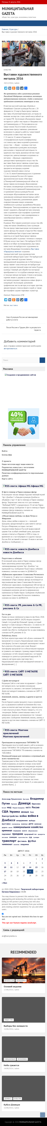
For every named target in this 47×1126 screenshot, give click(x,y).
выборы (32, 820)
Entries (7, 455)
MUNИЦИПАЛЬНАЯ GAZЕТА (30, 1122)
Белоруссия (9, 980)
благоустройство (10, 816)
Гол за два (6, 614)
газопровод (16, 824)
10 (5, 867)
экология (16, 844)
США (5, 811)
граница (24, 824)
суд (30, 837)
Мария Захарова (19, 808)
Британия (26, 799)
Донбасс (8, 1099)
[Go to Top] (42, 1114)
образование (32, 831)
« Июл (4, 883)
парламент (6, 834)
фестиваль (22, 841)
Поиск (42, 360)
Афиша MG (37, 486)
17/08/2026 (8, 990)
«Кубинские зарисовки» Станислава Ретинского (23, 574)
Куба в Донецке (12, 1104)
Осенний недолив (12, 986)
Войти (4, 451)
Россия (35, 807)
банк (32, 812)
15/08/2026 (8, 1029)
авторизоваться (10, 348)
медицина (17, 831)
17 (5, 871)
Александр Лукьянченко (12, 799)
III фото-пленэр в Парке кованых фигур (19, 492)
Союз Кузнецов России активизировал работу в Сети (22, 318)
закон (10, 827)
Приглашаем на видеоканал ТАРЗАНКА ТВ (20, 742)
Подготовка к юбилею (12, 558)
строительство (23, 837)
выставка (14, 305)
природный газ (30, 834)
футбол (32, 840)
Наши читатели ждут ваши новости (17, 464)
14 (30, 867)
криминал (7, 830)
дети (31, 823)
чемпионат (7, 844)
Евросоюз (36, 803)
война (23, 816)
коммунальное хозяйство (28, 827)
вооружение (22, 820)
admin (17, 83)
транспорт (9, 841)
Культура (7, 70)
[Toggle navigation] (5, 23)
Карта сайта (7, 479)
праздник (17, 834)
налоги (24, 831)
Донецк (24, 803)
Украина (14, 811)
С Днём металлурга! (10, 681)
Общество (9, 1020)
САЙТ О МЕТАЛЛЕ (13, 674)
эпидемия (24, 844)
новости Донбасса (13, 552)
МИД (9, 807)
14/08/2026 (8, 1068)
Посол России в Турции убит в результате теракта (23, 328)
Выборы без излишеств (16, 1025)
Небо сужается (11, 1065)
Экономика (21, 980)
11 (11, 867)
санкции (13, 837)
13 (24, 867)
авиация (25, 811)
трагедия (36, 837)
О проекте (6, 461)
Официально (10, 1059)
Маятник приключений (16, 736)
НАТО (28, 807)
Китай (4, 808)
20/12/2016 (8, 83)
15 (36, 867)
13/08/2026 (8, 1108)
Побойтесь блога (9, 635)
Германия (14, 804)
